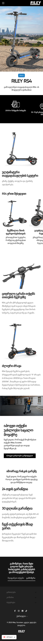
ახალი (21, 75)
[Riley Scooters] (35, 3)
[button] (9, 637)
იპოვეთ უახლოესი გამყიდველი (19, 456)
